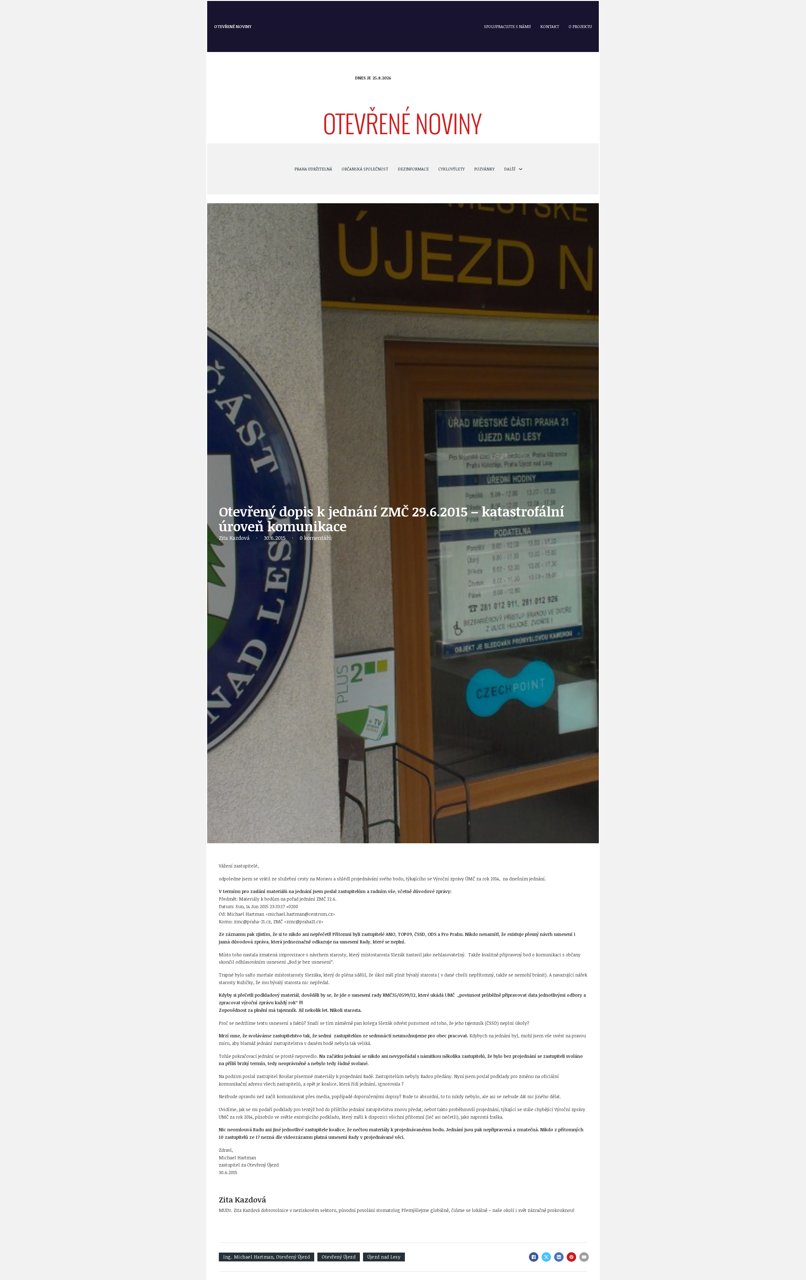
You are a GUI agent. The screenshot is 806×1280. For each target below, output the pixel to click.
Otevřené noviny (233, 26)
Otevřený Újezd (338, 1257)
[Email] (584, 1257)
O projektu (580, 26)
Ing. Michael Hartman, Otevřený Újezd (266, 1257)
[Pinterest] (571, 1257)
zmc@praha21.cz (304, 922)
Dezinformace (413, 169)
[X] (546, 1257)
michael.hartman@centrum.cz (300, 914)
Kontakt (549, 26)
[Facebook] (533, 1257)
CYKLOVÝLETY (451, 169)
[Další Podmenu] (521, 169)
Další (509, 169)
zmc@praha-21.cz (252, 922)
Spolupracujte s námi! (507, 26)
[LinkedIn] (559, 1257)
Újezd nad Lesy (383, 1257)
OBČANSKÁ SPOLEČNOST (365, 169)
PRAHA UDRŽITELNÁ (313, 169)
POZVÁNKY (484, 169)
